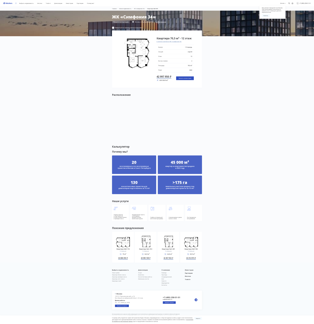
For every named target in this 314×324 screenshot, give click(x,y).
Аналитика (141, 275)
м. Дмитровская (161, 22)
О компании (165, 270)
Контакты (164, 285)
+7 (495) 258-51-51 (305, 3)
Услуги (140, 273)
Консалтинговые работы (145, 277)
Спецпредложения (166, 277)
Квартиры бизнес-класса (119, 275)
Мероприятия (165, 283)
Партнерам (80, 3)
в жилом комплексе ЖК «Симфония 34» (169, 42)
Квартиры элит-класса (118, 279)
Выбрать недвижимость (26, 3)
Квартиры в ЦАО (116, 281)
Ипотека (39, 3)
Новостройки (115, 273)
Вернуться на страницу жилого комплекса (128, 28)
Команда (163, 273)
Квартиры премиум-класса (119, 277)
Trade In (187, 279)
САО (190, 70)
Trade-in (48, 3)
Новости (163, 281)
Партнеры (164, 275)
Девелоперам (58, 3)
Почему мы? (90, 3)
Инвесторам (69, 3)
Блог (162, 279)
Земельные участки (143, 279)
